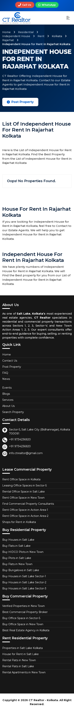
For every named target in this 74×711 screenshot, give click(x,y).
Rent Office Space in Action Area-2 (25, 516)
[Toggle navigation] (68, 18)
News (6, 379)
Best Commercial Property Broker (25, 612)
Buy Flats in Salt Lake (16, 546)
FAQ (5, 373)
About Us (8, 406)
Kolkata (57, 36)
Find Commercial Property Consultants (28, 503)
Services (7, 400)
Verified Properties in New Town (23, 606)
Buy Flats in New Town (17, 564)
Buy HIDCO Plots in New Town (22, 552)
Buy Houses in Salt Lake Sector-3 (24, 588)
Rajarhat (8, 40)
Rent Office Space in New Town (23, 497)
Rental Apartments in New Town (24, 672)
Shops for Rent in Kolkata (19, 522)
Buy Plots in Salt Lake (16, 558)
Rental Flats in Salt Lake (18, 666)
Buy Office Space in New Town (22, 624)
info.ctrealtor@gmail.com (26, 453)
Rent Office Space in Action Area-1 (25, 510)
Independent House (16, 36)
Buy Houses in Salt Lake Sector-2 (24, 582)
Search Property (13, 412)
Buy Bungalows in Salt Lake (20, 570)
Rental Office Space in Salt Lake (23, 491)
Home (6, 32)
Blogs (6, 393)
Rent (41, 36)
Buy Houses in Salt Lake (18, 539)
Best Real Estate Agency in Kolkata (25, 630)
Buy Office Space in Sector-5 (21, 618)
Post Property (22, 102)
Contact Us (9, 360)
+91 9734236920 (20, 439)
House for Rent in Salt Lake (20, 654)
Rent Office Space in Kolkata (21, 479)
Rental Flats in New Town (19, 660)
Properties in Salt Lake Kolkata (22, 648)
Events (7, 387)
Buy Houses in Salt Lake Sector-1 (24, 576)
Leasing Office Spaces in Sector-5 (24, 485)
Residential (26, 32)
